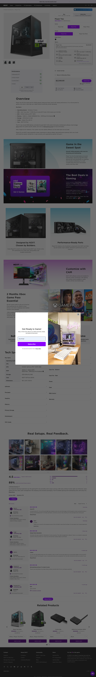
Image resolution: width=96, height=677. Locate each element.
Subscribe (32, 344)
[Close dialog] (78, 314)
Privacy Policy (38, 348)
